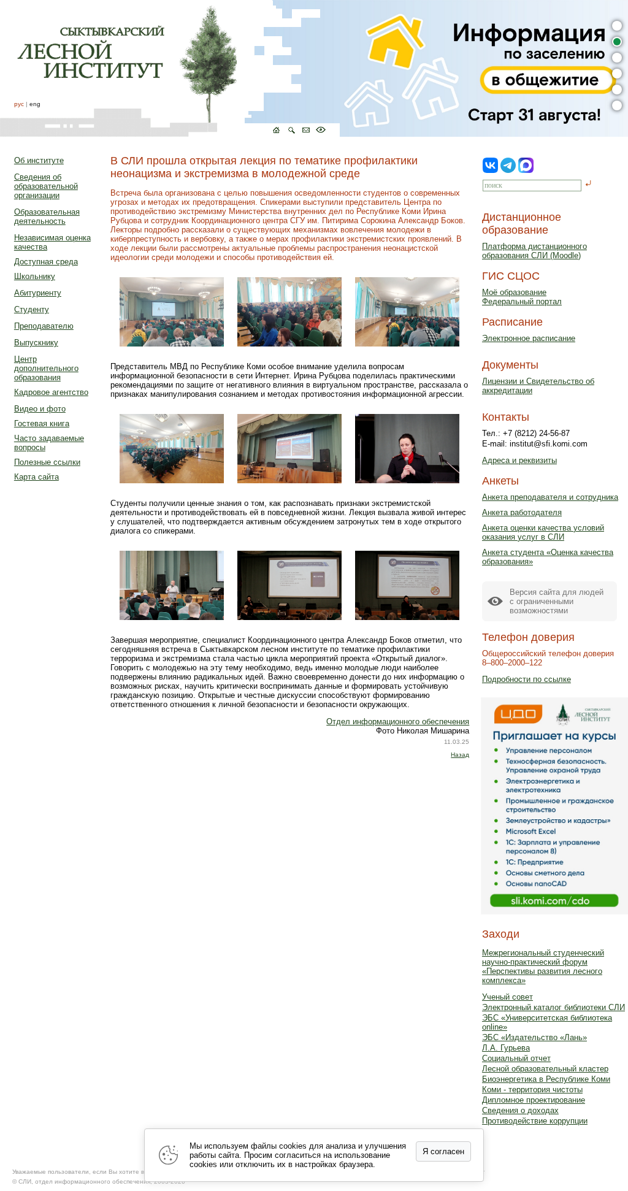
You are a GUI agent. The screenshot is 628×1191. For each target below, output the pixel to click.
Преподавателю (44, 326)
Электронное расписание (528, 338)
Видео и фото (40, 408)
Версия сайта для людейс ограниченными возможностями (556, 601)
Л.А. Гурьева (506, 1047)
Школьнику (34, 276)
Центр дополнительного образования (46, 368)
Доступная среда (46, 261)
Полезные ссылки (47, 462)
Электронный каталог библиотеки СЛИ (553, 1007)
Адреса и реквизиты (519, 460)
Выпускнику (36, 342)
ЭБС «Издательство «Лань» (534, 1037)
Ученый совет (507, 996)
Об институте (39, 160)
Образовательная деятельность (47, 216)
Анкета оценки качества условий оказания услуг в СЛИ (543, 532)
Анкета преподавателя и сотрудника (550, 497)
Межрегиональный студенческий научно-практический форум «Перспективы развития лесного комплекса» (543, 966)
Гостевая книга (41, 423)
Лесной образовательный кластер (545, 1068)
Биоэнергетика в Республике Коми (546, 1079)
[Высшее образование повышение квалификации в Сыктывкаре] (170, 68)
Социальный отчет (516, 1058)
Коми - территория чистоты (532, 1089)
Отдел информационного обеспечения (397, 721)
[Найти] (588, 184)
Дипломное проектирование (533, 1100)
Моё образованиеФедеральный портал (522, 297)
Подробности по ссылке (526, 679)
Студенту (31, 309)
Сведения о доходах (520, 1110)
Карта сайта (36, 476)
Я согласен (443, 1151)
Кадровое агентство (51, 392)
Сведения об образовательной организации (46, 186)
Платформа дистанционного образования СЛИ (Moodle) (534, 251)
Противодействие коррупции (535, 1120)
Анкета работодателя (522, 512)
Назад (460, 754)
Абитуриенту (37, 292)
